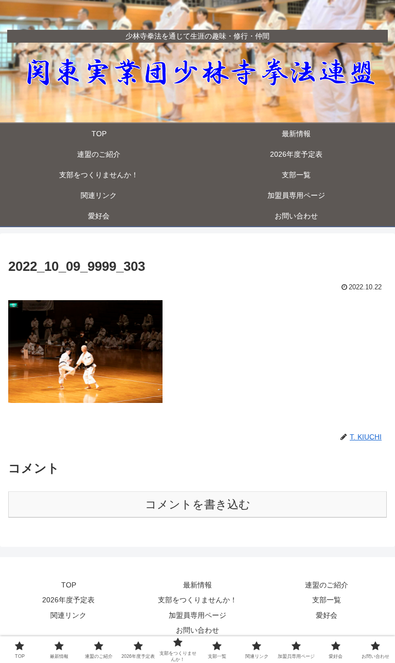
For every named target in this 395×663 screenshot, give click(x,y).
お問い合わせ (197, 630)
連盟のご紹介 (326, 585)
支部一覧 (326, 600)
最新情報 (197, 585)
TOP (68, 585)
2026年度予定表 (68, 600)
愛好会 (326, 615)
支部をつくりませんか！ (197, 600)
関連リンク (68, 615)
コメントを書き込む (197, 504)
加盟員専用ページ (197, 615)
